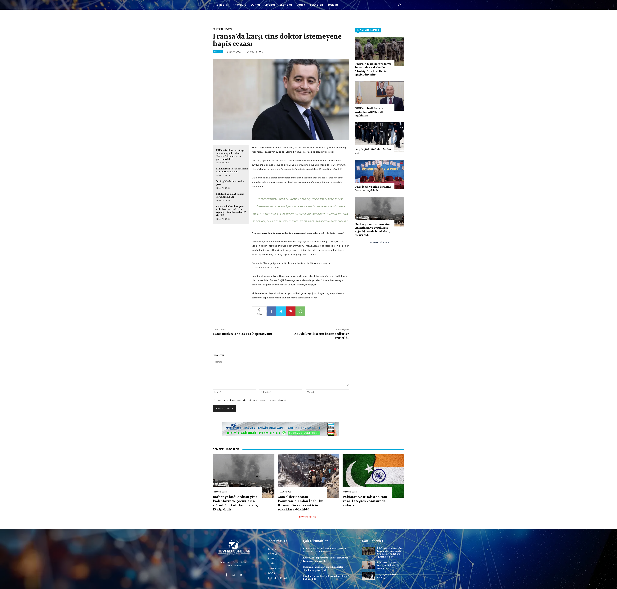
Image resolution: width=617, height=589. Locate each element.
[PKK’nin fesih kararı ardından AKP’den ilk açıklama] (379, 96)
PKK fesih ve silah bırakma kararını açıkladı (230, 195)
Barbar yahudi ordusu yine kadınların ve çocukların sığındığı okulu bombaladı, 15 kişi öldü (231, 211)
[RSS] (234, 575)
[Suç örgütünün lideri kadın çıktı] (379, 137)
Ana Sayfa (218, 28)
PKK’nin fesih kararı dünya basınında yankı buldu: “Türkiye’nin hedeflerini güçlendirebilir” (373, 69)
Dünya (228, 28)
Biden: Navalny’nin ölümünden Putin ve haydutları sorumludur (324, 550)
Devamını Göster (378, 242)
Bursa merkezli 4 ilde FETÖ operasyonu (242, 334)
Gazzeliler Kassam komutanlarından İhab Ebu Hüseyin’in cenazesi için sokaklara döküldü (300, 503)
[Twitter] (281, 311)
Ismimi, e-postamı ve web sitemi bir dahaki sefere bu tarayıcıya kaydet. (252, 400)
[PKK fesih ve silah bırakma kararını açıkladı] (379, 174)
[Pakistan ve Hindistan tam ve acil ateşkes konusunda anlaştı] (373, 476)
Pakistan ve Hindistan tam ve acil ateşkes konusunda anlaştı (365, 501)
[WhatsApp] (300, 311)
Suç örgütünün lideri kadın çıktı (387, 576)
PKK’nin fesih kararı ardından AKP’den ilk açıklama (232, 170)
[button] (399, 5)
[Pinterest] (290, 311)
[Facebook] (271, 311)
